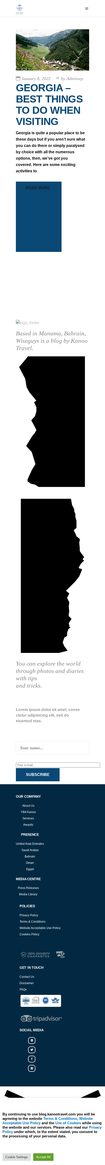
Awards (28, 824)
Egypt (30, 869)
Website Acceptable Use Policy (40, 928)
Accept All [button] (43, 1157)
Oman (30, 863)
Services (28, 818)
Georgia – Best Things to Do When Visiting (49, 104)
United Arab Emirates (30, 843)
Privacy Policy (29, 915)
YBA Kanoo (28, 812)
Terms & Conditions (32, 921)
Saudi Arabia (30, 850)
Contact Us (27, 977)
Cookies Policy (29, 934)
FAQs (23, 989)
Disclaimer (27, 983)
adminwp (72, 78)
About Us (28, 805)
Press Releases (28, 888)
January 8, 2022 (36, 78)
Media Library (28, 894)
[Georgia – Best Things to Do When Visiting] (52, 50)
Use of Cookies (68, 1123)
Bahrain (30, 856)
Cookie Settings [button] (16, 1157)
